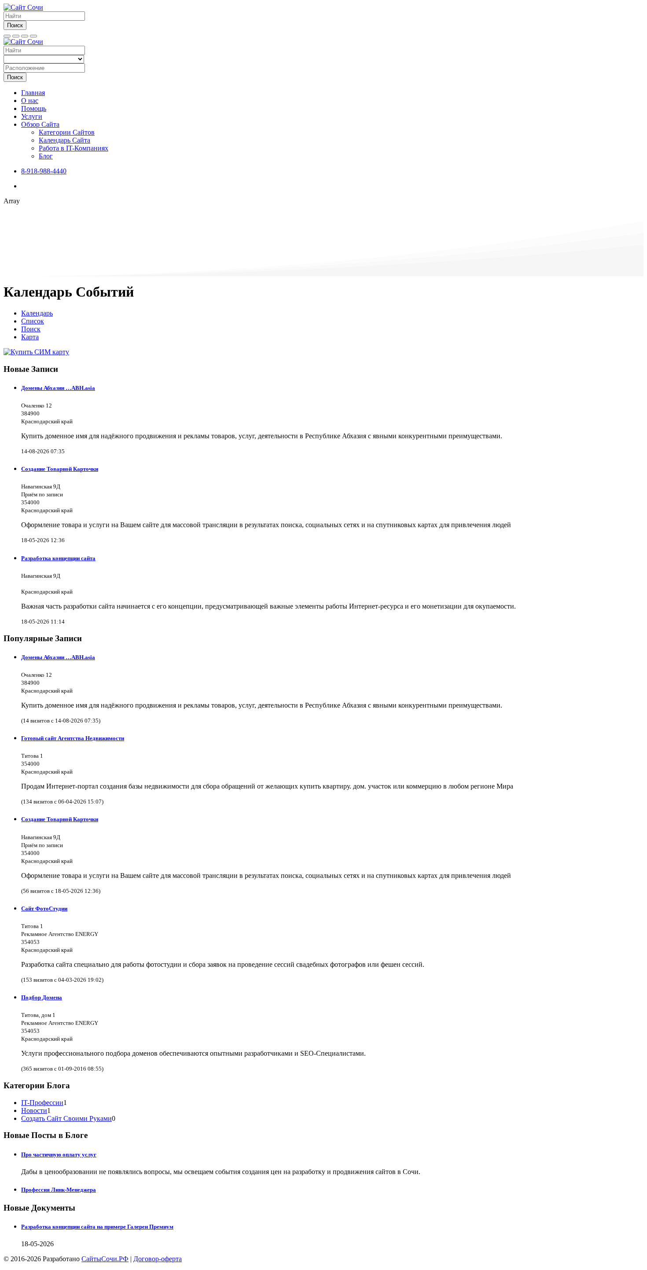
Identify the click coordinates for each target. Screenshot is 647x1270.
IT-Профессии (42, 1102)
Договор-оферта (157, 1259)
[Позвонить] (24, 36)
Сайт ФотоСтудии (44, 908)
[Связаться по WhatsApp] (33, 36)
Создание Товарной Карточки (59, 469)
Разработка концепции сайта (58, 558)
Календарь (37, 313)
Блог (46, 156)
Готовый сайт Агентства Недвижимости (72, 738)
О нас (29, 100)
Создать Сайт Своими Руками (66, 1118)
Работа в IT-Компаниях (73, 148)
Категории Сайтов (67, 132)
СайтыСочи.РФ (105, 1259)
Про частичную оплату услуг (58, 1154)
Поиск (15, 25)
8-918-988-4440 (43, 171)
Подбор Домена (41, 997)
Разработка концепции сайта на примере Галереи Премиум (97, 1226)
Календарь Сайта (64, 140)
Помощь (33, 108)
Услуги (31, 116)
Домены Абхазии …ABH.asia (58, 388)
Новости (34, 1110)
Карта (30, 337)
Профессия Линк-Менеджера (58, 1189)
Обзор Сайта (40, 124)
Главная (33, 92)
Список (32, 321)
